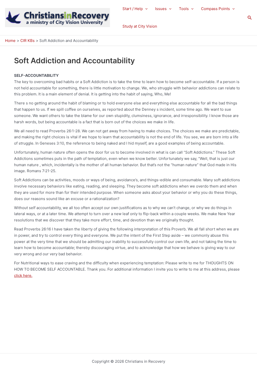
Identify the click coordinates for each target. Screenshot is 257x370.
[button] (145, 9)
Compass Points (215, 8)
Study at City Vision (139, 26)
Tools (184, 8)
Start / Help (132, 8)
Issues (161, 8)
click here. (23, 275)
